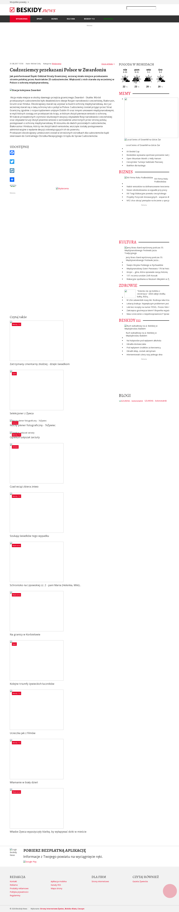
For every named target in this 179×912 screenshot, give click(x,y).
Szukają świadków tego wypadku (29, 536)
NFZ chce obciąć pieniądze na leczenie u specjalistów (151, 200)
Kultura (15, 423)
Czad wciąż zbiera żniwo (24, 486)
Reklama (14, 885)
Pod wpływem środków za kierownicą (144, 347)
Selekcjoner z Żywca (22, 413)
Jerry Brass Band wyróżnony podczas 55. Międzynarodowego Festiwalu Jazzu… (144, 258)
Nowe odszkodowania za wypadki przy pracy (147, 190)
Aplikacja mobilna (59, 881)
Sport (14, 374)
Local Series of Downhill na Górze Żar (143, 145)
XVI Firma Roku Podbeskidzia (161, 180)
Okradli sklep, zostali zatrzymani (141, 351)
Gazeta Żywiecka (140, 881)
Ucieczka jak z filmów (22, 733)
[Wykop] (62, 170)
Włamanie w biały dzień (24, 782)
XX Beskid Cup (133, 151)
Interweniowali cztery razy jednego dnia (144, 354)
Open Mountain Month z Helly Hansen (144, 158)
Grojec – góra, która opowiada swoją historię (147, 272)
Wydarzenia (56, 63)
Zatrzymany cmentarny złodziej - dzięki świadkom (40, 364)
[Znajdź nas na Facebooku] (2, 456)
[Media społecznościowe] (62, 179)
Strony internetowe (100, 881)
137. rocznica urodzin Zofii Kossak (142, 275)
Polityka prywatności (19, 892)
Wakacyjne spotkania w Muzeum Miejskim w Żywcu (150, 279)
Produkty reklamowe (19, 888)
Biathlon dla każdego (136, 165)
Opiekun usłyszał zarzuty (25, 437)
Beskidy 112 (16, 324)
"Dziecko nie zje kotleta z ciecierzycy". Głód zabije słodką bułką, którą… (151, 294)
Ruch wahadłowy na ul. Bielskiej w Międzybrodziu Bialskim (141, 334)
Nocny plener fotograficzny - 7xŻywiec (33, 425)
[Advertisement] (62, 213)
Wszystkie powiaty (18, 2)
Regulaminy (15, 895)
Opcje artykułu (107, 64)
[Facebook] (62, 152)
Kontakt (13, 881)
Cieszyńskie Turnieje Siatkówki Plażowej (145, 162)
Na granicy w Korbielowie (25, 634)
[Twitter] (62, 161)
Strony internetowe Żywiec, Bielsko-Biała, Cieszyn (62, 909)
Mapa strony (56, 888)
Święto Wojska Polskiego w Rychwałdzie (145, 265)
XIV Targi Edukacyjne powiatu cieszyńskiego (146, 193)
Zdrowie (15, 447)
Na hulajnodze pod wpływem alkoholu (144, 340)
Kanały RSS (56, 885)
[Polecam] (12, 185)
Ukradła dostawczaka (136, 344)
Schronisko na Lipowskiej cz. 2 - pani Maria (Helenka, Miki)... (45, 585)
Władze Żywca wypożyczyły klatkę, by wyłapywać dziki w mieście (48, 831)
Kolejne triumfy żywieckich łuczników (32, 683)
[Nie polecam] (14, 185)
